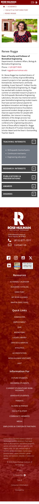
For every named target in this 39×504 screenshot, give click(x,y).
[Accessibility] (36, 2)
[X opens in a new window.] (31, 258)
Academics (12, 7)
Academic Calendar (19, 281)
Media (19, 421)
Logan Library (19, 337)
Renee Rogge (10, 13)
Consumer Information (19, 485)
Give (19, 327)
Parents (19, 400)
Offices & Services (19, 342)
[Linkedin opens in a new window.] (9, 265)
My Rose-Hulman (19, 297)
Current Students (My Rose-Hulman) (19, 389)
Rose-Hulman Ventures (19, 358)
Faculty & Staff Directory (17, 10)
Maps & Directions (19, 302)
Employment (19, 322)
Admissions (19, 317)
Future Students (19, 378)
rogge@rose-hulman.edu (17, 70)
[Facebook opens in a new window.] (8, 258)
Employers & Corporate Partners (19, 426)
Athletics (19, 348)
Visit (19, 363)
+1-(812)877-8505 (15, 67)
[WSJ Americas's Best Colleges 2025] (27, 265)
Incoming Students (19, 383)
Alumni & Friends (19, 406)
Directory (19, 292)
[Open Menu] (32, 2)
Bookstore (19, 332)
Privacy (19, 470)
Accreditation (19, 353)
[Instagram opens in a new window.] (16, 258)
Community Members (19, 416)
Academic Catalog (19, 287)
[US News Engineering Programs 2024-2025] (17, 265)
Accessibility (18, 475)
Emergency (19, 490)
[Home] (4, 7)
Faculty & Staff (19, 411)
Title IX (19, 480)
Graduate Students (19, 395)
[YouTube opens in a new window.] (23, 258)
